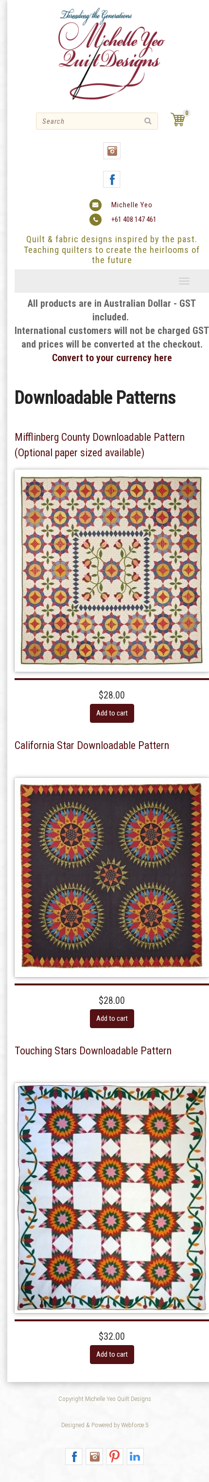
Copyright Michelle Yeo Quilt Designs (104, 1398)
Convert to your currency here (112, 358)
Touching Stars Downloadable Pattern (93, 1051)
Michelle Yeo (132, 204)
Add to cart (112, 713)
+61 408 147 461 (134, 219)
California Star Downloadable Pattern (92, 745)
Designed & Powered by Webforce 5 (104, 1425)
